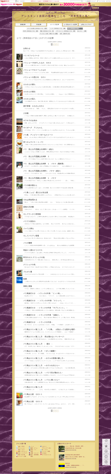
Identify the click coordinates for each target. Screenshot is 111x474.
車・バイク (45, 449)
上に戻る (106, 464)
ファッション (21, 448)
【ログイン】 (95, 9)
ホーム (106, 443)
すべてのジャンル (46, 454)
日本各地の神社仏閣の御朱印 (72, 454)
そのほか (44, 453)
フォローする (106, 448)
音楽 (32, 451)
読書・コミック (35, 453)
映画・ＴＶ (33, 449)
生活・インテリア (22, 453)
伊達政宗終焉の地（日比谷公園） (73, 448)
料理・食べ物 (21, 454)
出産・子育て (21, 446)
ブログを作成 (102, 1)
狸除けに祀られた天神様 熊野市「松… (75, 456)
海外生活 (67, 463)
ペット (32, 446)
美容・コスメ (21, 449)
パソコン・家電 (46, 451)
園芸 (32, 456)
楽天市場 (108, 1)
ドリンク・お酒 (22, 456)
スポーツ (44, 446)
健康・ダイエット (22, 451)
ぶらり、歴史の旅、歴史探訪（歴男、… (75, 446)
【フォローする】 (87, 9)
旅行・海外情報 (20, 1)
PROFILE (23, 9)
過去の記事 (106, 453)
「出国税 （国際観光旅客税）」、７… (75, 465)
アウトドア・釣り (46, 448)
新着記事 (106, 459)
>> (90, 1)
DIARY (18, 9)
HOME (14, 9)
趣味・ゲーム (34, 448)
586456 (94, 8)
